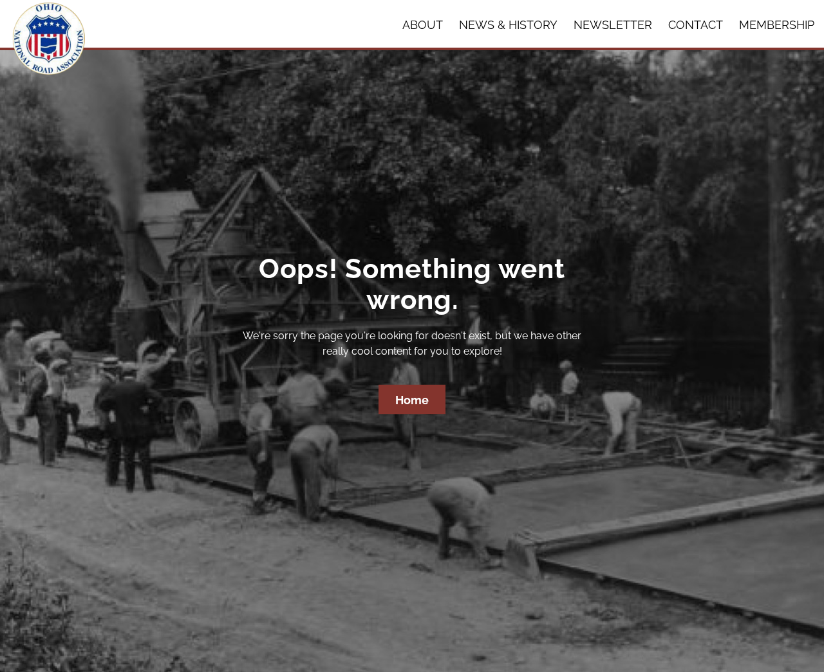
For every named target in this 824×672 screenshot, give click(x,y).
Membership (776, 25)
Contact (695, 25)
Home (412, 400)
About (422, 25)
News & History (508, 25)
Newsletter (613, 25)
